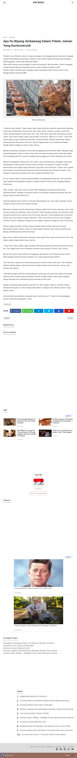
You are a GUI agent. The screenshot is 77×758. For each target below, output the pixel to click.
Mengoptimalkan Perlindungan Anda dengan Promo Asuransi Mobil (45, 726)
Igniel (72, 755)
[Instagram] (68, 749)
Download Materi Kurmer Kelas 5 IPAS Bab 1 (36, 705)
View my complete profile (38, 493)
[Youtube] (72, 749)
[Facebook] (57, 749)
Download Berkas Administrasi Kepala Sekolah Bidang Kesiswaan (44, 701)
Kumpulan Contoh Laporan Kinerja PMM (18, 646)
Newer (6, 318)
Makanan (8, 304)
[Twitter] (49, 311)
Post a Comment (31, 50)
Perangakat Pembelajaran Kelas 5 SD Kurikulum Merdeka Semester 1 (29, 643)
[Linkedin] (59, 311)
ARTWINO (38, 2)
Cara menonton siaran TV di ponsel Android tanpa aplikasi (43, 734)
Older (70, 318)
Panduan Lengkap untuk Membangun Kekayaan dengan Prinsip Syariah (30, 651)
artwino (38, 488)
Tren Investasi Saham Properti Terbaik (34, 713)
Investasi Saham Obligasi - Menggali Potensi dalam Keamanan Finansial (30, 653)
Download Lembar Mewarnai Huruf (16, 648)
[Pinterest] (69, 311)
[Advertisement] (38, 19)
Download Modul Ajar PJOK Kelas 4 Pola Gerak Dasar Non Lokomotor (46, 730)
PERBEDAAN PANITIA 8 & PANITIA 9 (33, 696)
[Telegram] (38, 311)
